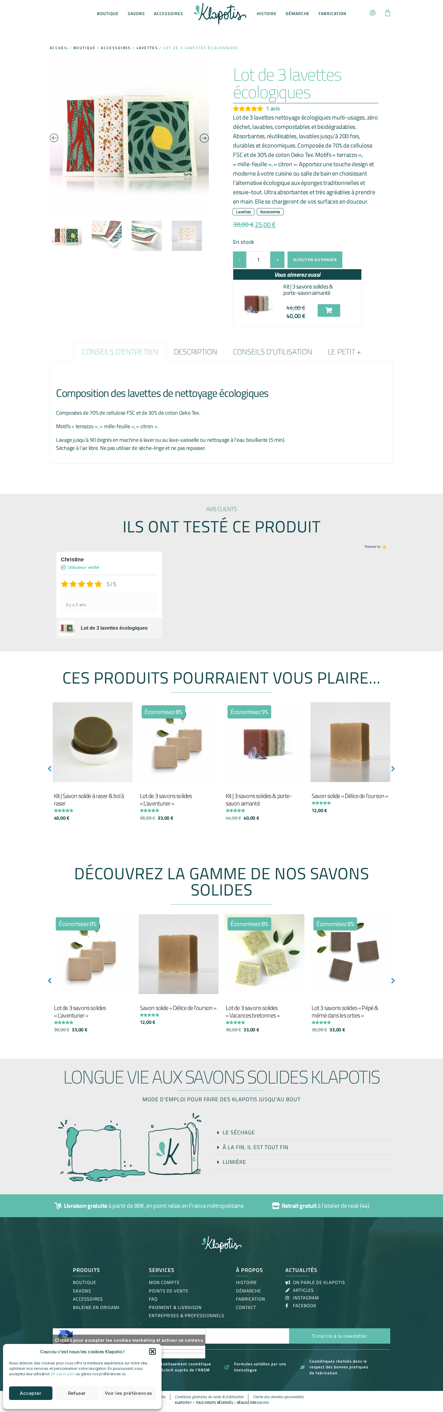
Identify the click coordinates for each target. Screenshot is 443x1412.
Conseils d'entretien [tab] (120, 351)
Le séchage (239, 1132)
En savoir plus (63, 1374)
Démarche (297, 13)
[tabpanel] (221, 413)
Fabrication (333, 13)
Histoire (267, 13)
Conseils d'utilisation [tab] (272, 351)
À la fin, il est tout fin (255, 1147)
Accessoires (168, 13)
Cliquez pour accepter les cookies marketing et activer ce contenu (129, 1340)
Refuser (77, 1393)
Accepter (30, 1393)
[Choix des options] (298, 713)
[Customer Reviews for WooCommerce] (384, 546)
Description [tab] (195, 351)
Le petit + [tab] (344, 351)
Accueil (59, 48)
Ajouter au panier (315, 259)
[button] (152, 1351)
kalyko (263, 1402)
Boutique (108, 13)
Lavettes (147, 48)
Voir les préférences (128, 1393)
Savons (136, 13)
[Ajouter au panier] (127, 713)
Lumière (234, 1162)
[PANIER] (387, 13)
